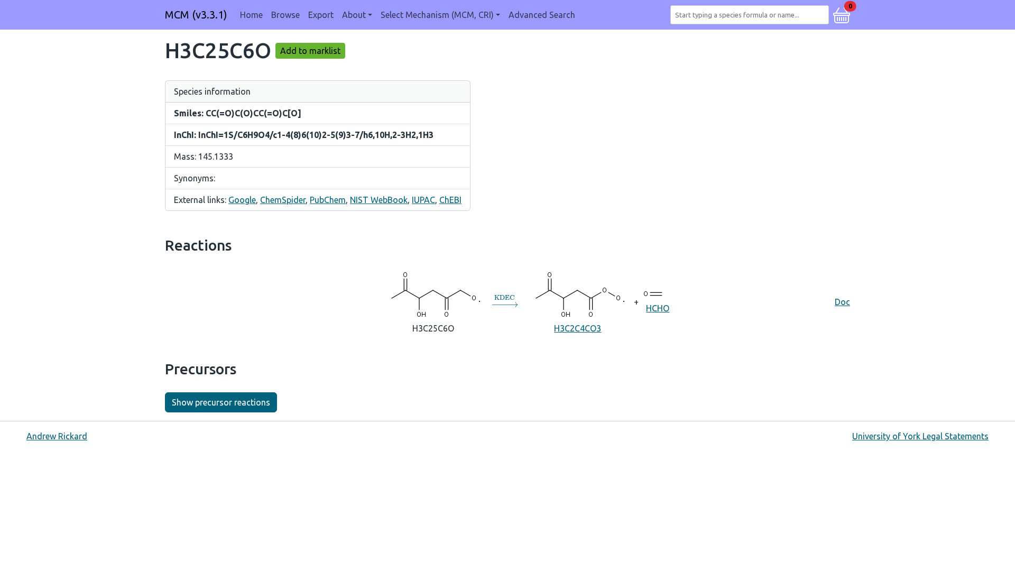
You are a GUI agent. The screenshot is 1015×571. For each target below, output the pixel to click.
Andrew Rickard (56, 436)
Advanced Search (542, 15)
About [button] (354, 15)
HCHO (657, 308)
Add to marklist (310, 51)
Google (242, 200)
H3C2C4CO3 (577, 328)
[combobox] (751, 15)
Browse (285, 15)
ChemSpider (283, 200)
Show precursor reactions (221, 402)
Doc (842, 302)
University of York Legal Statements (920, 436)
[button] (841, 14)
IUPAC (423, 200)
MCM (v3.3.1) (196, 14)
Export (321, 15)
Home (251, 15)
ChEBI (450, 200)
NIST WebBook (379, 200)
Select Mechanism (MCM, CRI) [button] (437, 15)
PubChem (328, 200)
